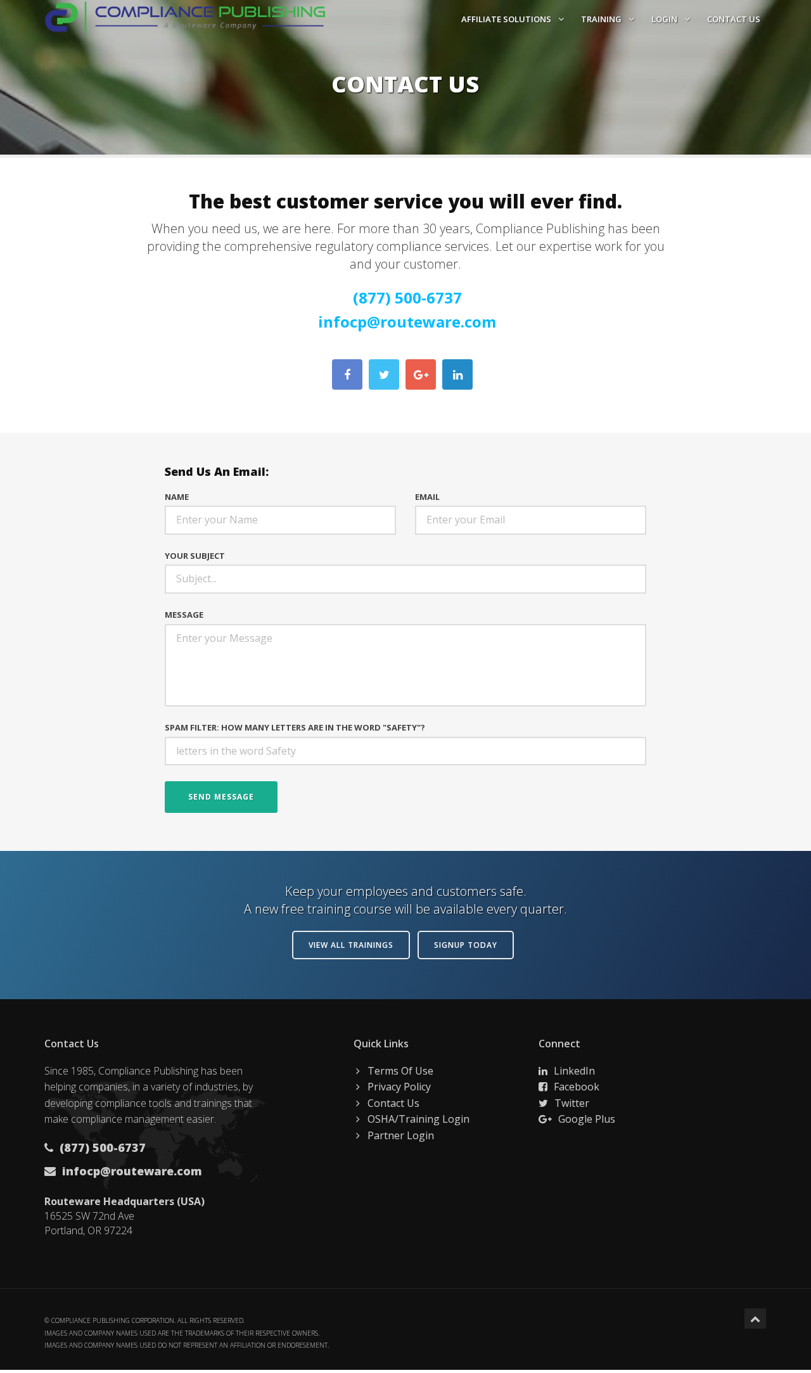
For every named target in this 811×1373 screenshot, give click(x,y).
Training (602, 19)
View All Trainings (351, 945)
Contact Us (733, 19)
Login (665, 19)
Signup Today (465, 945)
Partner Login (400, 1135)
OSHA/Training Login (418, 1119)
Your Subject (195, 555)
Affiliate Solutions (507, 19)
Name (177, 496)
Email (427, 496)
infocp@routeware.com (407, 321)
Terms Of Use (400, 1071)
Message (184, 614)
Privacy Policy (399, 1087)
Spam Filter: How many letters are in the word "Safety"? (295, 727)
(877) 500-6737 (407, 297)
